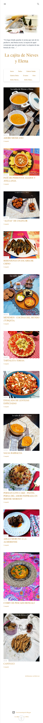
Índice (20, 71)
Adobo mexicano (13, 137)
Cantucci (9, 663)
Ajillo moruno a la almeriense (15, 540)
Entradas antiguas (32, 676)
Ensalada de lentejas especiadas (16, 402)
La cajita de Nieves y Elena (21, 58)
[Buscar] (38, 3)
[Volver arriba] (21, 718)
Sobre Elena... (28, 80)
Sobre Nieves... (15, 80)
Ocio (34, 75)
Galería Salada (31, 71)
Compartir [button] (6, 141)
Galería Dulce (14, 75)
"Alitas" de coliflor (15, 220)
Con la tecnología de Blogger (23, 712)
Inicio (12, 71)
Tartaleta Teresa (14, 360)
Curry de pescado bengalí (19, 602)
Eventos (25, 75)
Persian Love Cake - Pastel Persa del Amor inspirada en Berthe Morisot (20, 495)
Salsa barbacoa (13, 452)
